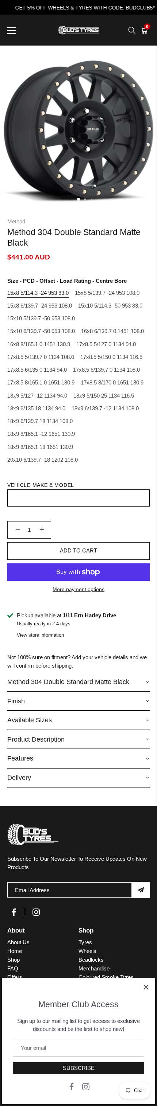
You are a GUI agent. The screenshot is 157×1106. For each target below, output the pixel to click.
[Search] (131, 30)
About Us (18, 942)
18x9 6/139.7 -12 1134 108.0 (105, 408)
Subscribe (79, 1068)
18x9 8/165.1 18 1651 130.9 (40, 447)
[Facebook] (71, 1086)
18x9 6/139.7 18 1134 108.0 (40, 421)
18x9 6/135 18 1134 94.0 (36, 408)
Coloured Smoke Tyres (106, 977)
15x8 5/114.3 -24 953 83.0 (38, 293)
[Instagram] (85, 1086)
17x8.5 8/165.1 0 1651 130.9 (40, 382)
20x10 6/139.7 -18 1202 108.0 (42, 460)
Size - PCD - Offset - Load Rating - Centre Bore (67, 281)
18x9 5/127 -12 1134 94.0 (37, 395)
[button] (78, 682)
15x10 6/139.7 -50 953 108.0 (41, 331)
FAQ (12, 968)
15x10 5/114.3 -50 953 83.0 (110, 305)
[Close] (146, 987)
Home (14, 951)
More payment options (78, 589)
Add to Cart (78, 550)
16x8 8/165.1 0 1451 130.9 (38, 344)
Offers (14, 977)
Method (16, 221)
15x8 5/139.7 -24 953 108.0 (107, 293)
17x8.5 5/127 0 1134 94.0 (106, 344)
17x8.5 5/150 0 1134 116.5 (111, 357)
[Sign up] (140, 890)
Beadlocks (91, 960)
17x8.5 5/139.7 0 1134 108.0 (40, 357)
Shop (13, 960)
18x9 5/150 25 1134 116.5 (103, 395)
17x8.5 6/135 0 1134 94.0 (37, 370)
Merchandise (94, 968)
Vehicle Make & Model (40, 485)
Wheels (87, 951)
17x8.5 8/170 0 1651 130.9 (112, 382)
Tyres (85, 942)
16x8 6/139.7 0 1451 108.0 (112, 331)
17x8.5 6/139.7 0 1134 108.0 (106, 370)
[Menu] (12, 31)
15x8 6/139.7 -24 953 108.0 (39, 305)
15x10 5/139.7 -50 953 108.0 (41, 318)
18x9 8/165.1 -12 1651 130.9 (41, 434)
